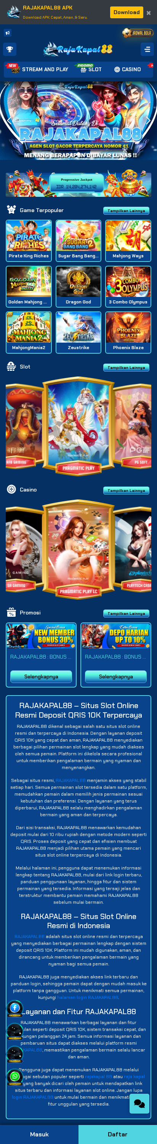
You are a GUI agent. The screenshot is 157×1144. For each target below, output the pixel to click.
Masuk (39, 1134)
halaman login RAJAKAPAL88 (87, 997)
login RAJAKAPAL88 (32, 1097)
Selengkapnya (41, 676)
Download (127, 12)
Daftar (118, 1134)
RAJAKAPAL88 (71, 780)
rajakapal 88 (98, 1077)
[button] (148, 120)
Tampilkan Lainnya (126, 210)
